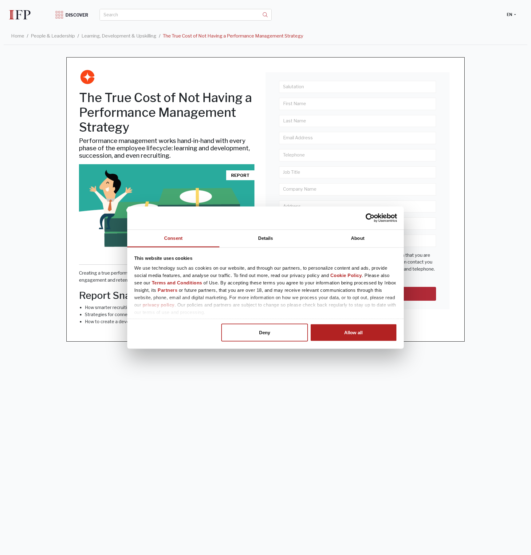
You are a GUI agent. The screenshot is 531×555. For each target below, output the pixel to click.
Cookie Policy (346, 275)
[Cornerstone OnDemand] (87, 77)
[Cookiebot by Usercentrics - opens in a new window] (370, 218)
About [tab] (357, 237)
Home (17, 36)
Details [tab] (265, 237)
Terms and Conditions (177, 282)
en (510, 14)
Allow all (353, 332)
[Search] (265, 14)
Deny (264, 332)
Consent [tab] (173, 237)
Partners (167, 289)
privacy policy (159, 304)
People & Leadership (53, 36)
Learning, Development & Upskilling (118, 36)
